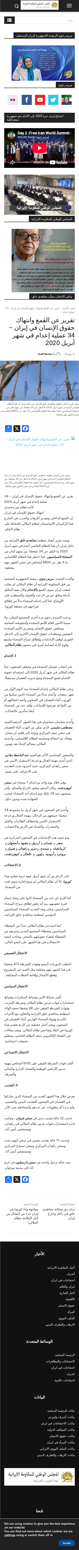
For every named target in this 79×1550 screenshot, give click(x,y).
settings (10, 1535)
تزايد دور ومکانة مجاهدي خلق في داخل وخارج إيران (59, 1213)
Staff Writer (45, 354)
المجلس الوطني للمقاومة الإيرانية (51, 219)
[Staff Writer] (59, 354)
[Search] (9, 20)
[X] (17, 429)
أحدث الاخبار (68, 308)
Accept (67, 1543)
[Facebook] (25, 429)
